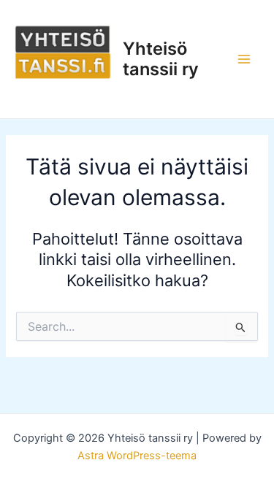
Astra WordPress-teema (137, 455)
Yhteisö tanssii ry (161, 59)
